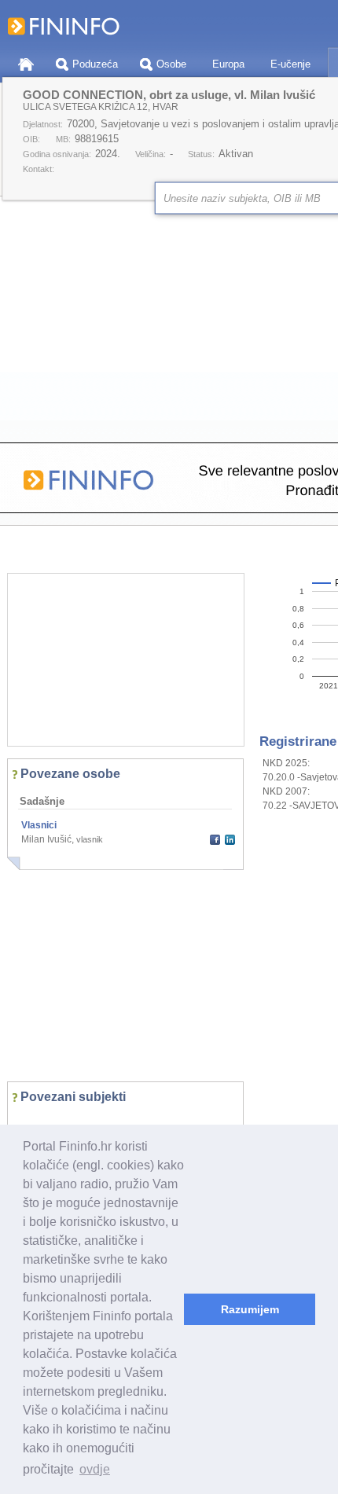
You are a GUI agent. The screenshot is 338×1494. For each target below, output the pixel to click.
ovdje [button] (94, 1469)
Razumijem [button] (250, 1309)
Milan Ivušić (46, 839)
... (28, 1120)
